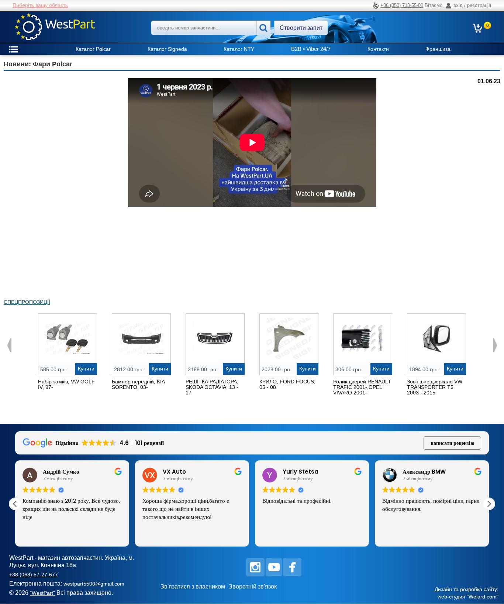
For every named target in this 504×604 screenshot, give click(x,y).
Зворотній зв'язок (253, 586)
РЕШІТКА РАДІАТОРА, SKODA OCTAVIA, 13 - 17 (212, 387)
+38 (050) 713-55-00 (401, 5)
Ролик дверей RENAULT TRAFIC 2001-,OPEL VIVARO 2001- (362, 387)
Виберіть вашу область (40, 5)
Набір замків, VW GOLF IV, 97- (66, 384)
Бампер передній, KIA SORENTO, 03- (138, 384)
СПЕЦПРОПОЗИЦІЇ (27, 302)
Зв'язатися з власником (192, 586)
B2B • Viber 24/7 (311, 49)
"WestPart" (42, 593)
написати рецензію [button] (452, 443)
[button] (488, 503)
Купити (86, 369)
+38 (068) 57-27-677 (33, 574)
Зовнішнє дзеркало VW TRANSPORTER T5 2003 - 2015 (434, 387)
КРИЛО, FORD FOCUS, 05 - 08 (287, 384)
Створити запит (301, 28)
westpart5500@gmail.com (93, 584)
